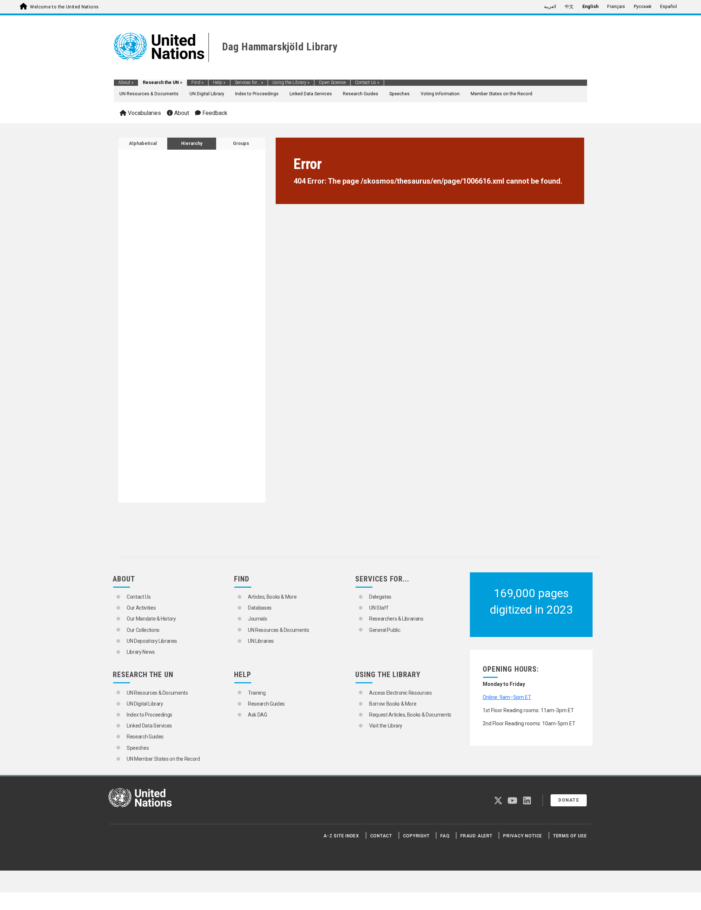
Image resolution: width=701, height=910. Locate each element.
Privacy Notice (522, 835)
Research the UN (162, 82)
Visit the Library (385, 726)
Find (197, 82)
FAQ (444, 835)
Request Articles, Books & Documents (410, 715)
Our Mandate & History (151, 619)
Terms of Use (570, 835)
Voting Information (440, 93)
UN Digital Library (206, 93)
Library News (141, 652)
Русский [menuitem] (642, 6)
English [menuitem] (590, 6)
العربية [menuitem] (550, 6)
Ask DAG (257, 715)
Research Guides (360, 93)
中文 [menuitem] (569, 6)
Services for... (249, 82)
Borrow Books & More (392, 704)
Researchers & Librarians (396, 619)
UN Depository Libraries (152, 641)
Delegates (380, 597)
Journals (257, 619)
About (126, 82)
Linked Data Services (311, 93)
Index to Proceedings (257, 93)
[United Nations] (159, 46)
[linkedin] (527, 802)
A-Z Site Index (341, 835)
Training (256, 693)
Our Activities (141, 608)
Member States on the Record (501, 93)
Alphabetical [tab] (143, 143)
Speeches (399, 93)
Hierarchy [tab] (191, 143)
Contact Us (367, 82)
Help (219, 82)
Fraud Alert (476, 835)
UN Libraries (261, 641)
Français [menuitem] (616, 6)
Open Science (332, 82)
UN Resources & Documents (149, 93)
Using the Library (291, 82)
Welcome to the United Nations (64, 6)
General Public (384, 630)
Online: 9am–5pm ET (507, 697)
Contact (381, 835)
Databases (260, 608)
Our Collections (143, 630)
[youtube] (512, 802)
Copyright (416, 835)
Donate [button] (568, 800)
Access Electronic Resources (400, 693)
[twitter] (498, 802)
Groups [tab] (241, 143)
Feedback (214, 113)
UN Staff (378, 608)
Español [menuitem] (668, 6)
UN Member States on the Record (163, 759)
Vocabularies (143, 113)
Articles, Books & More (272, 597)
